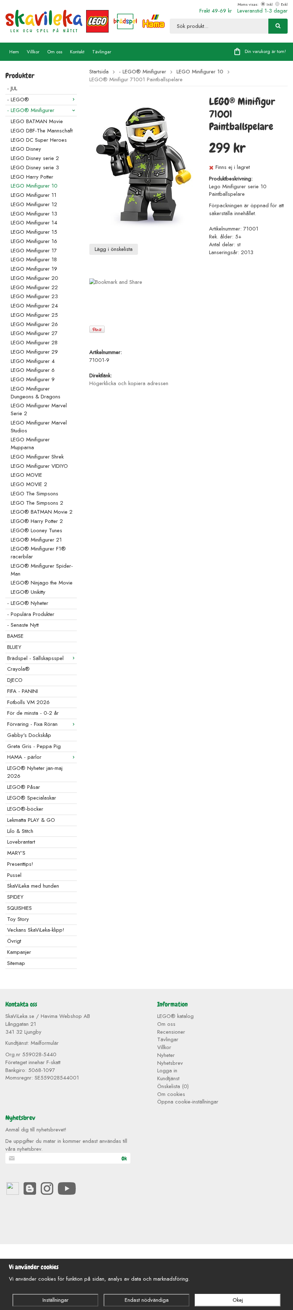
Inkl (270, 4)
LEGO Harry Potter (32, 177)
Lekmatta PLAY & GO (31, 820)
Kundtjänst (168, 1078)
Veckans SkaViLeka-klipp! (35, 930)
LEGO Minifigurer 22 (34, 287)
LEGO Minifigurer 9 (33, 379)
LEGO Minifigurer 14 (34, 223)
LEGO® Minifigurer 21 (36, 540)
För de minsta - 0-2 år (33, 713)
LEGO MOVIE (26, 475)
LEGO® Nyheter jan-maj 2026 (35, 772)
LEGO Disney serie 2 (35, 158)
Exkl (284, 4)
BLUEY (14, 647)
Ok (124, 1158)
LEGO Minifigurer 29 (34, 352)
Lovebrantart (21, 842)
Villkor (33, 51)
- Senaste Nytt (23, 625)
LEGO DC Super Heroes (39, 140)
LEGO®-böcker (25, 809)
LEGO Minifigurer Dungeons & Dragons (35, 393)
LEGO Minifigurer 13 (34, 214)
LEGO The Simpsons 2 (37, 503)
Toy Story (18, 919)
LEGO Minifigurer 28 (34, 342)
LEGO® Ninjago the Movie (42, 583)
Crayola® (18, 669)
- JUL (12, 88)
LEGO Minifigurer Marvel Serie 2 (39, 409)
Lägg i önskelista (114, 249)
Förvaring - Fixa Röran (32, 724)
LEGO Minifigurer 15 (34, 232)
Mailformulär (45, 1043)
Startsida (99, 72)
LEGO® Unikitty (28, 592)
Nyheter (166, 1055)
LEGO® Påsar (23, 787)
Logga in (167, 1070)
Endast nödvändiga (147, 1300)
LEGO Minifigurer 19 (34, 269)
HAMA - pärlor (24, 757)
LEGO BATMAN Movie (37, 121)
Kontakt (77, 51)
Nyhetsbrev (170, 1063)
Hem (14, 51)
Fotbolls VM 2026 (28, 702)
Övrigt (14, 941)
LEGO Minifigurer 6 (33, 370)
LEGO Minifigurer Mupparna (30, 443)
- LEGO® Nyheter (27, 603)
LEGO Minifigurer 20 (34, 278)
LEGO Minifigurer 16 (34, 241)
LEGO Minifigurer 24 (34, 306)
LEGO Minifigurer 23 (34, 296)
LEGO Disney (26, 149)
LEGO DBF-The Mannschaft (42, 131)
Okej (238, 1300)
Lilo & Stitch (20, 831)
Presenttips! (20, 864)
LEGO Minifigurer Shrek (37, 457)
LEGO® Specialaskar (31, 798)
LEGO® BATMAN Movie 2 (42, 512)
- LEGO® (18, 99)
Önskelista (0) (173, 1086)
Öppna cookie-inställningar (187, 1102)
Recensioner (171, 1032)
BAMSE (15, 636)
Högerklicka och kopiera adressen (128, 383)
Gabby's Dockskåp (29, 735)
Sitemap (16, 963)
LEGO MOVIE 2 (29, 484)
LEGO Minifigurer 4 (33, 361)
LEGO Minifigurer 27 (34, 333)
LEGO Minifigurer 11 (33, 195)
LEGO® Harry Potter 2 (37, 521)
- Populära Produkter (30, 614)
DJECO (15, 680)
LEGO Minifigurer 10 (34, 186)
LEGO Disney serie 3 (35, 167)
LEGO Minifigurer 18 (34, 259)
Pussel (14, 875)
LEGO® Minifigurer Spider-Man (42, 570)
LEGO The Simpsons (34, 494)
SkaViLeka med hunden (33, 886)
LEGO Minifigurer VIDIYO (39, 466)
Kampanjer (19, 952)
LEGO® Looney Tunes (36, 530)
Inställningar (56, 1300)
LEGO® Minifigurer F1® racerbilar (38, 553)
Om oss (54, 51)
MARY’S (16, 853)
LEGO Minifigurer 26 (34, 324)
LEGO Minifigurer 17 (34, 250)
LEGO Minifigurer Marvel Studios (39, 427)
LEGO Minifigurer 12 (34, 204)
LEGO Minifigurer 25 (34, 315)
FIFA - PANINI (22, 691)
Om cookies (171, 1094)
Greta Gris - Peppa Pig (34, 746)
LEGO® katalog (175, 1016)
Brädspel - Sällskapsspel (35, 658)
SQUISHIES (19, 908)
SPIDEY (15, 897)
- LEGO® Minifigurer (30, 110)
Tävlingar (101, 51)
